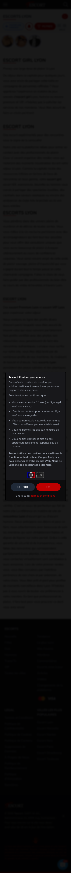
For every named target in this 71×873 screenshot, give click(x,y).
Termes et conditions (43, 496)
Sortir (22, 487)
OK (48, 487)
